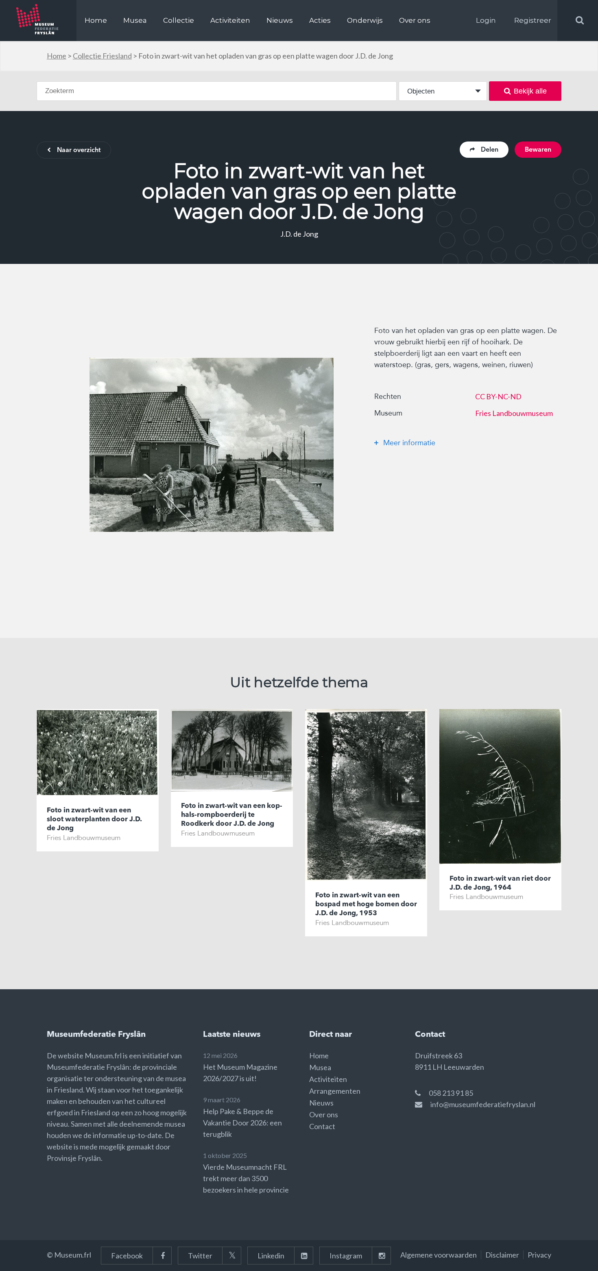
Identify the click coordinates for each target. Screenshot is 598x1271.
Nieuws (279, 20)
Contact (322, 1126)
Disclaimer (502, 1254)
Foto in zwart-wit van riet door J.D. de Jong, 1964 (500, 883)
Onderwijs (365, 20)
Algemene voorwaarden (438, 1254)
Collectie (178, 20)
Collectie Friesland (102, 55)
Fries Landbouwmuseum (514, 413)
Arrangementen (334, 1090)
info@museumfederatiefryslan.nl (482, 1104)
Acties (320, 20)
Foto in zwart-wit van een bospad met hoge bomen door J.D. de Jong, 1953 (366, 904)
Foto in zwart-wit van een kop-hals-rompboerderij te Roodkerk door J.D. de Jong (231, 815)
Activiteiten (230, 20)
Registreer (532, 20)
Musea (135, 20)
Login (486, 20)
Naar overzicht (78, 150)
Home (96, 20)
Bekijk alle (530, 91)
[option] (211, 444)
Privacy (539, 1254)
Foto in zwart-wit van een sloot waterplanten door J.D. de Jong (94, 819)
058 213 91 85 (451, 1092)
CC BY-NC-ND (498, 396)
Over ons (414, 20)
